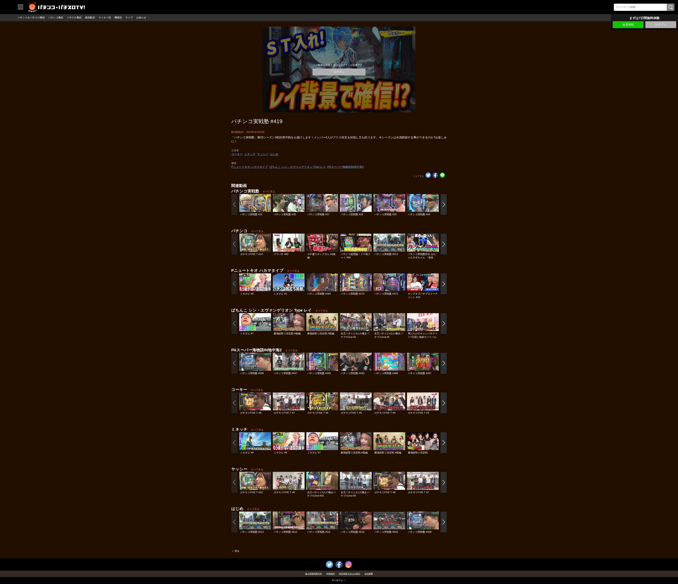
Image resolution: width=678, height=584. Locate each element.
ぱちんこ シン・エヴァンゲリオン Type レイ (297, 166)
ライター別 (105, 17)
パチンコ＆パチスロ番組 (31, 17)
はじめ (274, 154)
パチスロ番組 (74, 17)
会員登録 (628, 24)
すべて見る (269, 191)
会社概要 (368, 574)
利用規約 (330, 574)
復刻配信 (90, 17)
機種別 (118, 17)
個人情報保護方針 (313, 574)
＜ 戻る (235, 551)
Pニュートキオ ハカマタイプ (249, 166)
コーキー (237, 154)
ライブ (129, 17)
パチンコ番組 (55, 17)
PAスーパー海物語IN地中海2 (345, 166)
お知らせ (141, 17)
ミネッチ (249, 154)
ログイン (661, 24)
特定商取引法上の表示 (349, 574)
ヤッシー (262, 154)
